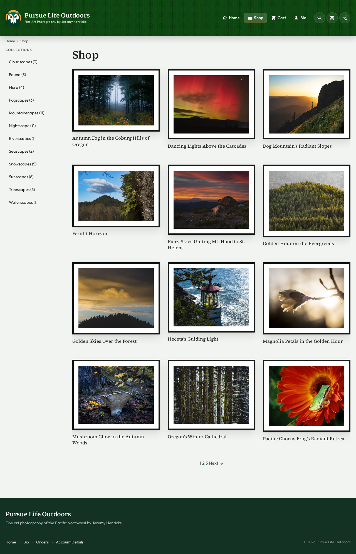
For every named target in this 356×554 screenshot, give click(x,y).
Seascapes (21, 151)
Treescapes (22, 189)
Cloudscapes (23, 61)
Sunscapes (21, 176)
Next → (216, 463)
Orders (42, 542)
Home (10, 41)
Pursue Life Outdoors (57, 15)
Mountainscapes (26, 112)
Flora (16, 87)
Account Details (69, 542)
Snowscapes (22, 164)
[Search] (319, 17)
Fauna (17, 74)
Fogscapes (21, 100)
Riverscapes (22, 138)
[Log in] (344, 17)
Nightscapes (22, 125)
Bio (26, 542)
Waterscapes (23, 202)
